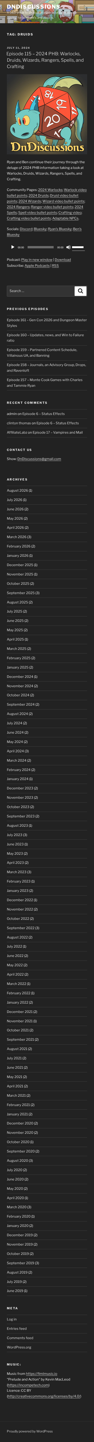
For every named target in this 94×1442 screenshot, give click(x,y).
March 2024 (16, 760)
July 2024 (14, 723)
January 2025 (18, 667)
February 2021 (18, 1105)
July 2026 (14, 500)
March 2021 (16, 1096)
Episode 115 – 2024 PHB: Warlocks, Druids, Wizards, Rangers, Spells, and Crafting (45, 60)
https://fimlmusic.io (41, 1374)
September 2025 (21, 593)
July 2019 (14, 1282)
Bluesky (40, 229)
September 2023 (21, 816)
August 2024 (17, 714)
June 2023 (15, 844)
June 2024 (15, 732)
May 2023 (15, 854)
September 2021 (20, 1040)
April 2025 (15, 639)
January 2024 (18, 779)
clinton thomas (19, 423)
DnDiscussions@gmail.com (39, 459)
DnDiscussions (33, 6)
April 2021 (15, 1086)
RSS (55, 266)
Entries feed (17, 1329)
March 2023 (16, 872)
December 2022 (20, 900)
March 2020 (16, 1207)
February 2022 (18, 993)
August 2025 (17, 602)
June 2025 (15, 621)
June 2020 (15, 1179)
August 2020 (17, 1161)
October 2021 (18, 1030)
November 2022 (20, 909)
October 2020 (18, 1142)
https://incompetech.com (28, 1385)
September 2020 (21, 1151)
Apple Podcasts (37, 266)
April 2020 (15, 1198)
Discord (26, 229)
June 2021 (15, 1068)
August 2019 (17, 1272)
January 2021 (17, 1114)
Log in (12, 1319)
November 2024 (20, 686)
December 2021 (20, 1012)
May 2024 (15, 742)
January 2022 (17, 1002)
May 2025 (15, 630)
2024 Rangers (18, 207)
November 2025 (20, 574)
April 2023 (15, 863)
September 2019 (20, 1263)
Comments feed (20, 1338)
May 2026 (15, 518)
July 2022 (14, 946)
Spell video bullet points (37, 213)
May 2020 (15, 1189)
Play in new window (36, 260)
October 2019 (18, 1254)
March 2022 (16, 984)
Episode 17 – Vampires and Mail (58, 432)
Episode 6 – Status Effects (43, 414)
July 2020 (14, 1170)
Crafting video (69, 213)
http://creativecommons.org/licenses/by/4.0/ (44, 1396)
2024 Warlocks (50, 190)
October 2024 (18, 695)
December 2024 (20, 677)
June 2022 (15, 956)
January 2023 (18, 891)
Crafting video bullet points (29, 218)
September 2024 (21, 704)
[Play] (12, 247)
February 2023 (19, 881)
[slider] (78, 247)
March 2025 (16, 649)
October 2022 (18, 919)
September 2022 (20, 928)
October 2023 (18, 807)
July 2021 (14, 1058)
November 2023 (20, 798)
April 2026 (15, 528)
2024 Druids (39, 195)
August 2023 (17, 826)
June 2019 (15, 1291)
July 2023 (14, 835)
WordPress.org (19, 1347)
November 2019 (20, 1244)
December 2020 (20, 1123)
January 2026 (18, 556)
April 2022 (15, 974)
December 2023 (20, 788)
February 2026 (19, 546)
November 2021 (20, 1021)
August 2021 (17, 1049)
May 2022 (15, 965)
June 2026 (15, 509)
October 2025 (18, 584)
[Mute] (68, 247)
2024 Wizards (29, 201)
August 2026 (17, 490)
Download (63, 260)
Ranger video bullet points (52, 207)
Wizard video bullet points (63, 201)
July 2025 (14, 611)
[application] (47, 247)
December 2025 (20, 565)
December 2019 (20, 1235)
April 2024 (15, 751)
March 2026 (16, 537)
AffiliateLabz (17, 432)
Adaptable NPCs (65, 218)
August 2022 (17, 937)
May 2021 (14, 1077)
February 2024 (19, 770)
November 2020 (20, 1133)
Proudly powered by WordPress (30, 1431)
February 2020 (19, 1216)
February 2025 (19, 658)
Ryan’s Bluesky (60, 229)
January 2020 (18, 1226)
